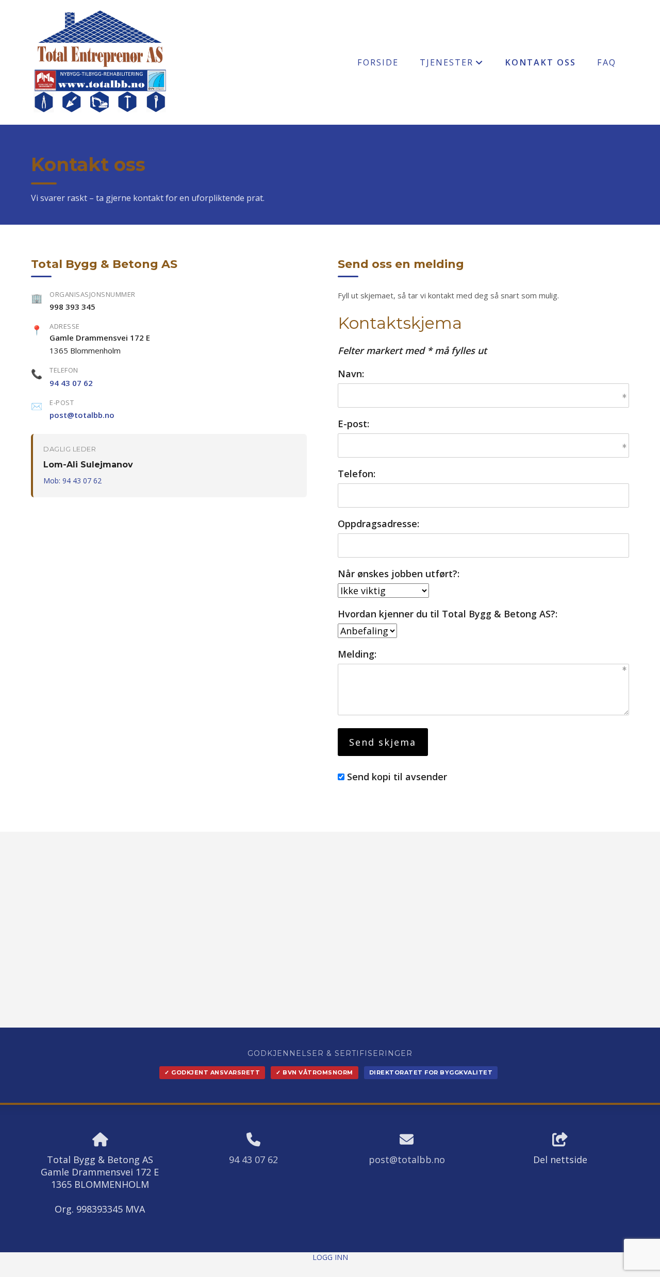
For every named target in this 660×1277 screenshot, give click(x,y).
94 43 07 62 (71, 383)
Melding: (357, 654)
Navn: (351, 373)
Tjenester (452, 65)
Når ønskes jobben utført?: (398, 573)
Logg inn (330, 1257)
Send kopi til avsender (397, 776)
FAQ (606, 62)
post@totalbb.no (82, 415)
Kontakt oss (540, 62)
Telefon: (356, 473)
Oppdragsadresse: (378, 523)
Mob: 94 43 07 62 (72, 480)
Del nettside (560, 1159)
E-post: (353, 423)
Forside (378, 62)
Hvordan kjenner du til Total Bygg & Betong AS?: (447, 614)
